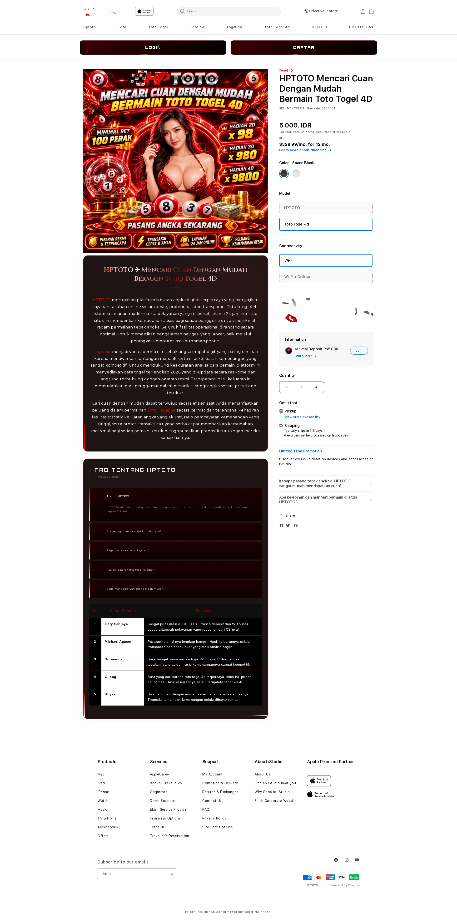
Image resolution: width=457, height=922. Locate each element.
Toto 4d (197, 27)
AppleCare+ (159, 774)
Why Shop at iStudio (272, 792)
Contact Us (212, 801)
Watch (103, 801)
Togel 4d (234, 27)
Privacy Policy (214, 818)
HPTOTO (101, 300)
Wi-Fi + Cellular (297, 277)
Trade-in (157, 827)
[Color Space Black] (284, 173)
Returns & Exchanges (220, 792)
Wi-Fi (288, 260)
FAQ (205, 809)
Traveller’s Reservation (169, 836)
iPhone (103, 792)
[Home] (99, 11)
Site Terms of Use (217, 827)
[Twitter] (289, 526)
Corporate (158, 792)
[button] (89, 27)
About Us (262, 774)
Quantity (287, 375)
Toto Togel (158, 27)
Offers (103, 836)
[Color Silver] (296, 173)
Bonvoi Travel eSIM (166, 783)
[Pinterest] (297, 526)
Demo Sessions (163, 801)
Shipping (308, 132)
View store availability (302, 417)
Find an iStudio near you (275, 783)
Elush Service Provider (169, 809)
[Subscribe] (171, 874)
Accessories (108, 827)
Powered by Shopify (344, 885)
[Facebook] (282, 526)
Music (102, 809)
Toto (122, 27)
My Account (212, 774)
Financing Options (165, 818)
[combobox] (229, 11)
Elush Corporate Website (276, 801)
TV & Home (107, 818)
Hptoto (89, 27)
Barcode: (314, 108)
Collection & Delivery (220, 783)
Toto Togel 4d (277, 27)
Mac (101, 774)
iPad (101, 783)
